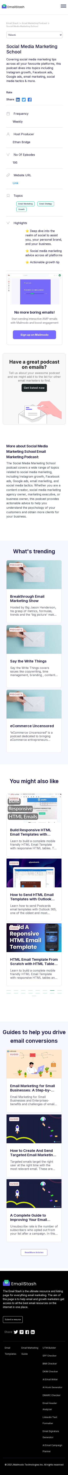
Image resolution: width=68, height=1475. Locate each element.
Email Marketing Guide (29, 1350)
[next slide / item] (62, 891)
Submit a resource (13, 1319)
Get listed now (34, 387)
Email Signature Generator (51, 1434)
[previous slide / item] (5, 891)
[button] (9, 990)
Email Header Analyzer (50, 1406)
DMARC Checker (51, 1395)
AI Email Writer (50, 1379)
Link (15, 183)
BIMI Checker (50, 1363)
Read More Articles (34, 1252)
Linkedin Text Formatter (50, 1420)
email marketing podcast (34, 23)
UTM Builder (49, 1347)
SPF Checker (49, 1355)
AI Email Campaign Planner (52, 1448)
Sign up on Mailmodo (34, 334)
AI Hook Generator (52, 1387)
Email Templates (10, 1350)
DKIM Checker (50, 1371)
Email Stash (12, 23)
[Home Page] (13, 6)
